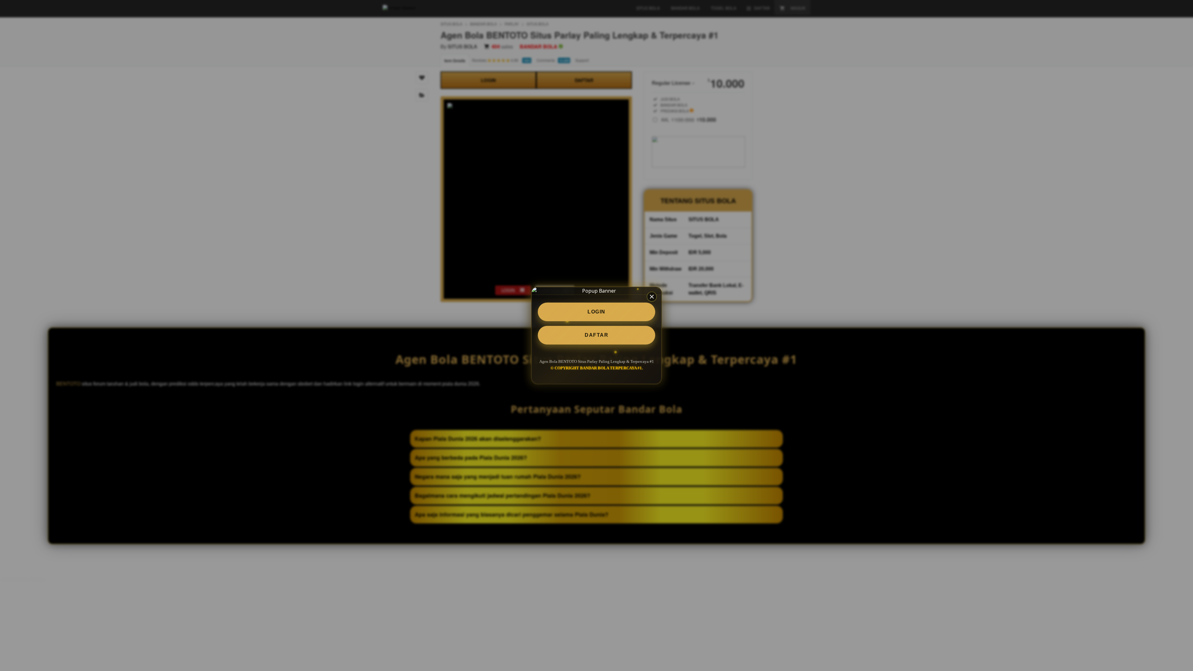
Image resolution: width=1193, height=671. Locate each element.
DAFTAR (596, 335)
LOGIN (596, 311)
